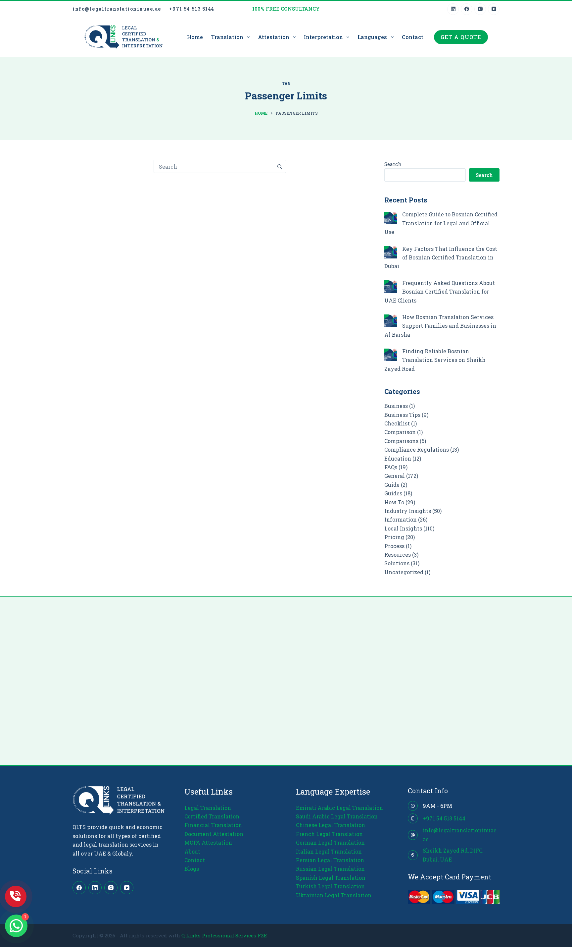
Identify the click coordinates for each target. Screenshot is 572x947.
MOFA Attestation (208, 842)
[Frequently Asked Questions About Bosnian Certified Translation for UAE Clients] (390, 286)
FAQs (390, 467)
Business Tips (402, 414)
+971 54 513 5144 (192, 9)
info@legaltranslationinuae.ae (116, 9)
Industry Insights (407, 510)
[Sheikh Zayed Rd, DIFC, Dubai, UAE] (413, 855)
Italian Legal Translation (329, 851)
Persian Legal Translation (330, 860)
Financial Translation (213, 824)
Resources (397, 554)
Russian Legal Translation (330, 868)
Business (396, 405)
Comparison (400, 431)
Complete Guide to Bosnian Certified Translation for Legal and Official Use (441, 223)
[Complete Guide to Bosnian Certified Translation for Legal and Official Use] (390, 218)
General (394, 475)
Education (397, 458)
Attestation (273, 36)
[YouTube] (494, 9)
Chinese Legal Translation (330, 824)
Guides (393, 493)
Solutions (396, 563)
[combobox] (213, 166)
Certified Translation (211, 816)
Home (195, 36)
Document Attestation (213, 833)
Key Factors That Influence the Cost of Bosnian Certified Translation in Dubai (440, 257)
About (192, 851)
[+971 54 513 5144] (413, 818)
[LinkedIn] (453, 9)
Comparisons (401, 440)
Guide (392, 484)
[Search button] (279, 166)
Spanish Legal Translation (330, 877)
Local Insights (403, 528)
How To (394, 502)
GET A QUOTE (461, 36)
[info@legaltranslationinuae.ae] (413, 835)
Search (393, 164)
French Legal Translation (329, 833)
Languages (372, 36)
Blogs (191, 868)
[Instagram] (480, 9)
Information (400, 519)
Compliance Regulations (416, 449)
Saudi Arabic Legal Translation (337, 816)
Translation (227, 36)
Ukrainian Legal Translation (333, 895)
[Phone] (15, 896)
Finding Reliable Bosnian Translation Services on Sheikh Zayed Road (435, 360)
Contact (412, 36)
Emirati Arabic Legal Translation (339, 807)
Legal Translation (207, 807)
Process (394, 545)
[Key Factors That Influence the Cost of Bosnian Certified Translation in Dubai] (390, 252)
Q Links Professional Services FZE (224, 935)
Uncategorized (403, 572)
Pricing (394, 536)
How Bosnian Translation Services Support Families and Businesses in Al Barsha (440, 325)
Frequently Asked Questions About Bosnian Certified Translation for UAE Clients (439, 291)
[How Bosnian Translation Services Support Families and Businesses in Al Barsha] (390, 320)
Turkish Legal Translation (330, 886)
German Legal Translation (330, 842)
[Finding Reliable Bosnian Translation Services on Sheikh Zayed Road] (390, 355)
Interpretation (323, 36)
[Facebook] (466, 9)
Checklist (397, 423)
